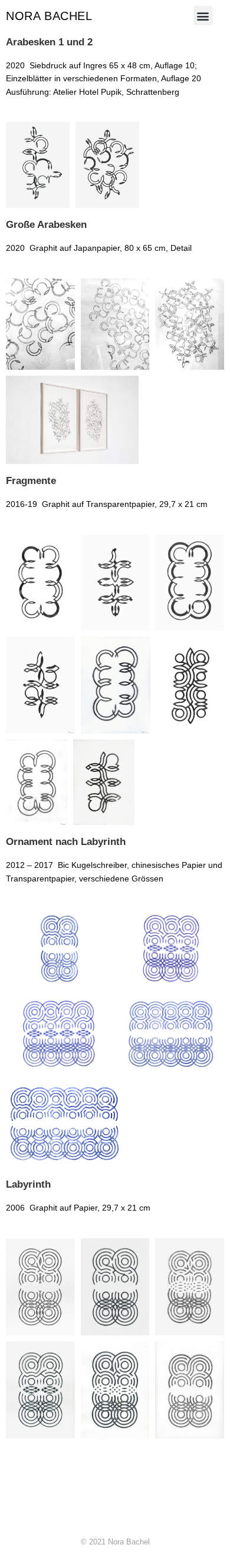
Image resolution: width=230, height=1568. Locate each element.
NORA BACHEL (49, 15)
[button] (203, 15)
